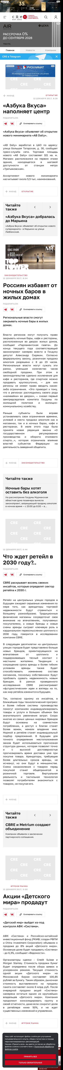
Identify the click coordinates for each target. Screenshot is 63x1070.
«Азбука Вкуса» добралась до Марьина (30, 219)
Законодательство (16, 275)
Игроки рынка (19, 886)
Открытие (52, 95)
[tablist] (30, 50)
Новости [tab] (30, 50)
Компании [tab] (50, 50)
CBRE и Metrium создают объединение (28, 827)
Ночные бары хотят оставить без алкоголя (26, 490)
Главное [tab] (10, 50)
